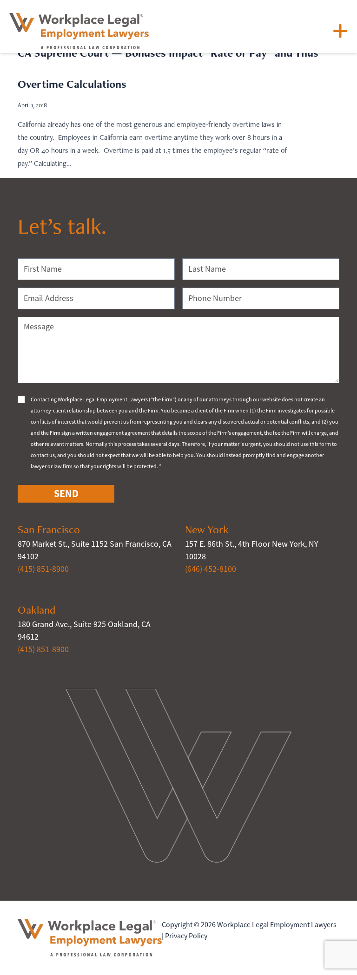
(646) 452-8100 (210, 569)
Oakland (36, 609)
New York (207, 529)
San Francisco (49, 529)
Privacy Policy (186, 936)
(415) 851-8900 (43, 569)
